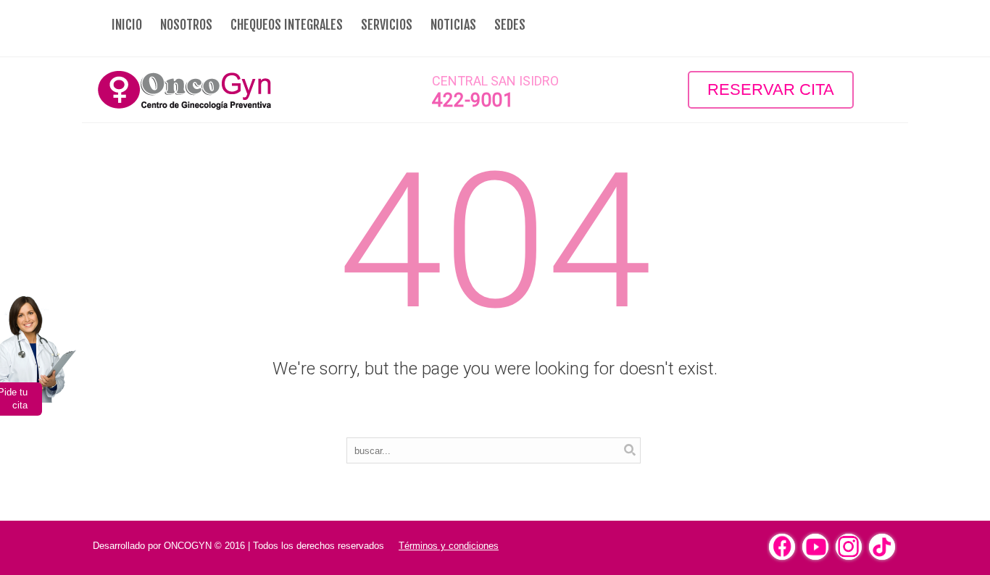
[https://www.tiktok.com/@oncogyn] (882, 547)
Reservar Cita (770, 89)
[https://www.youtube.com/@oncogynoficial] (815, 547)
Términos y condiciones (449, 545)
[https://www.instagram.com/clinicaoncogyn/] (849, 547)
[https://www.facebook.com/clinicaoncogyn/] (782, 547)
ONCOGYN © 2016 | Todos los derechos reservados (274, 545)
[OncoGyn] (219, 90)
